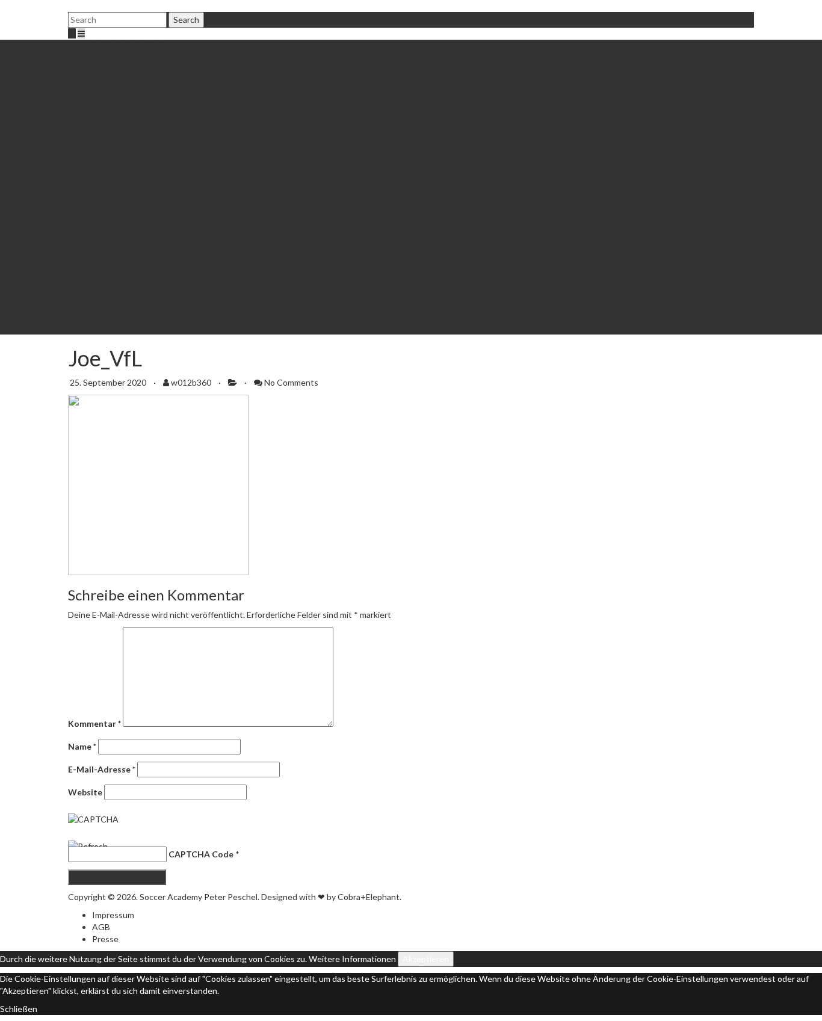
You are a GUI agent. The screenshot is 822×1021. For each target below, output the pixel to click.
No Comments (291, 382)
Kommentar (94, 723)
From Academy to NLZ (133, 310)
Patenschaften (144, 118)
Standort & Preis (147, 202)
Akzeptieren (426, 959)
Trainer (129, 69)
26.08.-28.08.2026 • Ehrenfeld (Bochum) (190, 238)
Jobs (125, 154)
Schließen (18, 1009)
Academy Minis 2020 (155, 286)
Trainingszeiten (145, 190)
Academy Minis (120, 274)
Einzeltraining (117, 214)
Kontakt (107, 322)
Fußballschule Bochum (134, 45)
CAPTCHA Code (200, 854)
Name (82, 746)
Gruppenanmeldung (177, 262)
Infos (150, 105)
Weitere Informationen (352, 959)
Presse (105, 939)
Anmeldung (137, 178)
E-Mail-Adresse (101, 769)
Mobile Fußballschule (155, 81)
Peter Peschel (143, 57)
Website (85, 792)
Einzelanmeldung (171, 250)
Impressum (113, 915)
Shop (125, 142)
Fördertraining (119, 166)
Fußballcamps (117, 226)
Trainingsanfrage (148, 298)
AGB (101, 927)
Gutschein (136, 130)
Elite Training (140, 93)
